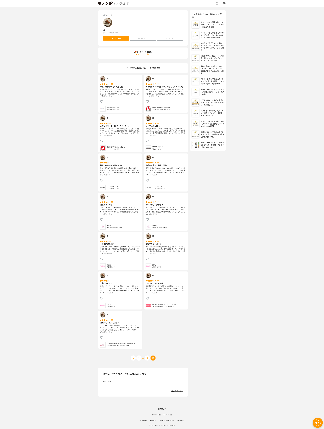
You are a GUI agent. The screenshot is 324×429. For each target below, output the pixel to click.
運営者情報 (144, 421)
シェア (171, 38)
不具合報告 (180, 421)
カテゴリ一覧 (156, 415)
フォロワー (144, 38)
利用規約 (153, 421)
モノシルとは (167, 415)
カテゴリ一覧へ (177, 391)
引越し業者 (107, 381)
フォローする (116, 38)
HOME (162, 409)
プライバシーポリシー (166, 421)
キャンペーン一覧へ (143, 54)
